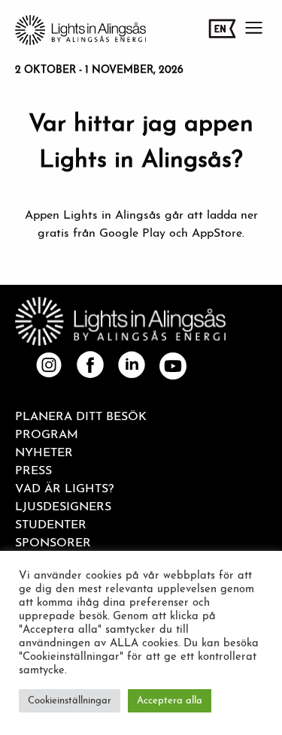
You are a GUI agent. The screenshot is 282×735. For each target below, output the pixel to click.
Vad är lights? (64, 489)
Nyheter (44, 453)
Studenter (50, 525)
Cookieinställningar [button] (69, 701)
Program (46, 435)
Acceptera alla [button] (169, 701)
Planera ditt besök (81, 417)
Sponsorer (53, 543)
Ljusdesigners (63, 507)
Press (33, 471)
